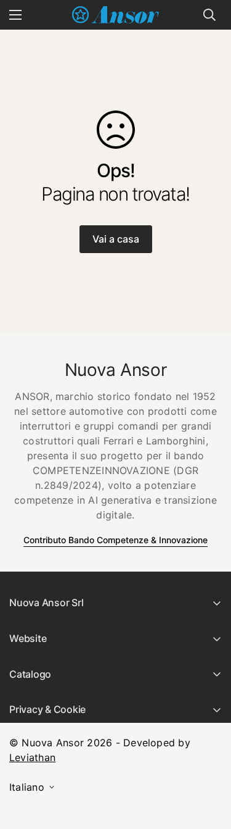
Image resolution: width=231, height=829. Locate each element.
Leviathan (32, 757)
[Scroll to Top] (209, 763)
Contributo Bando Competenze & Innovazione (115, 540)
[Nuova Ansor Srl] (115, 15)
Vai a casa (115, 239)
